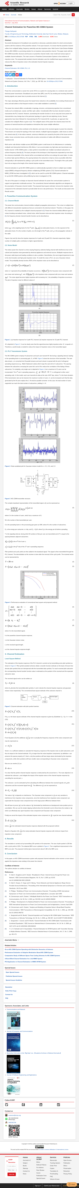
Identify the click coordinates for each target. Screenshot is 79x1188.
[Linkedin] (40, 1104)
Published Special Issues (14, 976)
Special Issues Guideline (14, 980)
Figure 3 (40, 358)
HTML (31, 36)
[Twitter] (6, 1104)
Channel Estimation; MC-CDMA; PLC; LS (17, 68)
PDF (26, 36)
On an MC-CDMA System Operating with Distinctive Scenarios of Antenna (29, 949)
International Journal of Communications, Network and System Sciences (27, 20)
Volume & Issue (54, 1179)
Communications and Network (16, 1009)
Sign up (37, 1185)
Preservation (67, 1168)
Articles (11, 9)
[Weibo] (58, 1104)
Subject (25, 1163)
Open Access (67, 1160)
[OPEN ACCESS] (60, 3)
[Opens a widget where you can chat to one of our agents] (71, 1184)
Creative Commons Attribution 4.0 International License (54, 1149)
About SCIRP (39, 1158)
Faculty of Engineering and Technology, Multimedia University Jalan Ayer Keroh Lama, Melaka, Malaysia (36, 34)
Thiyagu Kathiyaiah (11, 31)
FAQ (6, 998)
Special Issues (40, 1178)
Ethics (38, 1162)
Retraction (66, 1171)
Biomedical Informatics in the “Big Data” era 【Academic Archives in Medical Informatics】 (34, 1053)
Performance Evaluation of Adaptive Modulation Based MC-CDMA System (29, 952)
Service (53, 1157)
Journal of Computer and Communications (20, 1031)
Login (70, 3)
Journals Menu (11, 940)
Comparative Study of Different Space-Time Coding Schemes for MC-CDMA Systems (32, 955)
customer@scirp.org (14, 1115)
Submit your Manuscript (51, 1185)
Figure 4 (42, 369)
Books (27, 9)
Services (47, 9)
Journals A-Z (27, 1160)
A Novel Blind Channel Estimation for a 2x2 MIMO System (23, 958)
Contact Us (9, 994)
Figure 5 (13, 666)
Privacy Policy (67, 1174)
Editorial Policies (41, 1165)
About (40, 9)
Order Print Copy (10, 991)
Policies (66, 1157)
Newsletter (8, 987)
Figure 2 (17, 344)
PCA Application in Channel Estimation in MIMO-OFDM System (25, 961)
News (33, 9)
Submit (55, 9)
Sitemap (25, 1168)
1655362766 (12, 1122)
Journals (19, 9)
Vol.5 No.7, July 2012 (11, 23)
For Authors (40, 1167)
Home (4, 9)
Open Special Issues (12, 972)
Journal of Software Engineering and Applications (22, 1075)
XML (35, 36)
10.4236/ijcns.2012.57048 (16, 36)
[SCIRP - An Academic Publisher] (17, 3)
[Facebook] (23, 1104)
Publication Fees (41, 1175)
